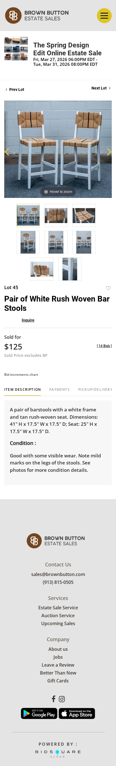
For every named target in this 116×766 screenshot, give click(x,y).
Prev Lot (16, 89)
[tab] (22, 392)
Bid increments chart (21, 374)
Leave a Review (58, 665)
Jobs (58, 657)
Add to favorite (108, 288)
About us (58, 649)
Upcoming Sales (58, 623)
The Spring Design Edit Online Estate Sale (67, 49)
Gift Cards (58, 681)
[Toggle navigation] (104, 15)
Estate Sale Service (58, 607)
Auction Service (58, 615)
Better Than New (58, 673)
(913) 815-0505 (58, 582)
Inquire (28, 320)
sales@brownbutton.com (58, 574)
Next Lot (100, 88)
